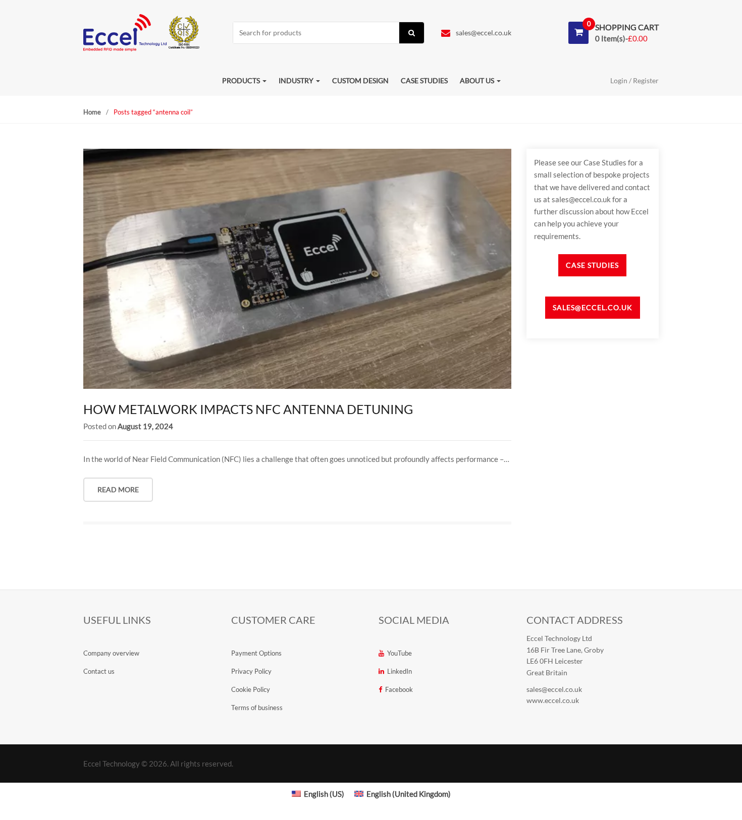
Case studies (424, 80)
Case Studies (592, 265)
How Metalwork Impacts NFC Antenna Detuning (248, 409)
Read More (118, 489)
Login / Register (634, 80)
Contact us (99, 671)
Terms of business (257, 708)
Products (241, 80)
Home (92, 112)
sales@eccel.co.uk (482, 32)
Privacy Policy (251, 671)
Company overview (111, 653)
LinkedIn (399, 671)
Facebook (399, 689)
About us (478, 80)
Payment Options (256, 653)
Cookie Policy (250, 689)
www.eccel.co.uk (552, 700)
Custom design (360, 80)
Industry (297, 80)
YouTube (399, 653)
